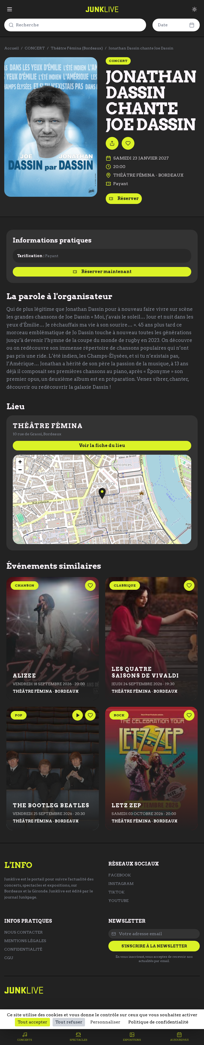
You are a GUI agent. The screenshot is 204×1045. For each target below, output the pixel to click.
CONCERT (35, 48)
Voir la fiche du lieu (102, 445)
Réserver (128, 198)
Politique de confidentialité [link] (158, 1022)
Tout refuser (68, 1022)
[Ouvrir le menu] (9, 9)
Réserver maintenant (106, 271)
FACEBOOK (119, 875)
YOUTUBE (118, 900)
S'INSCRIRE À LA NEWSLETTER (154, 946)
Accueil (11, 48)
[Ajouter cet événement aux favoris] (128, 143)
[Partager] (112, 143)
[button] (102, 493)
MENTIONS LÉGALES (25, 941)
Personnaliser (105, 1022)
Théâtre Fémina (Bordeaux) (77, 48)
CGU (8, 958)
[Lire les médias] (77, 715)
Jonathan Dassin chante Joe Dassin (141, 48)
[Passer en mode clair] (194, 9)
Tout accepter (32, 1022)
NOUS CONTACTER (23, 932)
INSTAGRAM (121, 883)
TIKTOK (116, 892)
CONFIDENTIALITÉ (23, 949)
